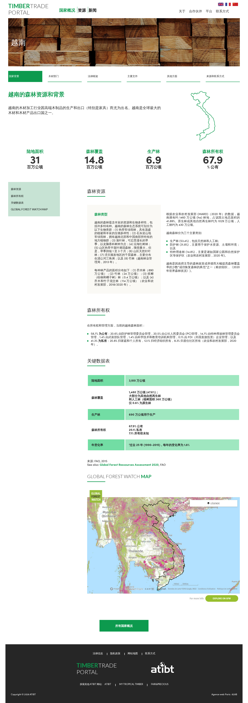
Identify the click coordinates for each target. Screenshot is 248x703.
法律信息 (98, 653)
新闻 (93, 10)
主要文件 (132, 76)
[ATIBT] (162, 672)
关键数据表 (17, 202)
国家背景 (14, 76)
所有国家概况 (124, 625)
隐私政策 (115, 653)
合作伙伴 (195, 11)
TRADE (28, 9)
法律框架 (93, 76)
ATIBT (106, 684)
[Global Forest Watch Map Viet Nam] (163, 546)
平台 (209, 11)
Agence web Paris (221, 694)
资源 (82, 10)
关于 (182, 11)
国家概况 (67, 10)
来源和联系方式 (215, 76)
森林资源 (16, 189)
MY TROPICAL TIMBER (131, 684)
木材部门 (53, 76)
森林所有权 (17, 195)
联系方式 (222, 11)
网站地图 (133, 653)
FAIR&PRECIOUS (159, 684)
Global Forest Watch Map (29, 209)
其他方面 (172, 76)
